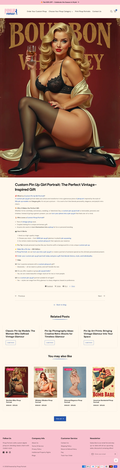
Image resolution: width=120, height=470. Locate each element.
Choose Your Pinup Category (60, 11)
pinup (51, 227)
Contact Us (96, 11)
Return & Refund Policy (69, 449)
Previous (21, 296)
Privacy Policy (36, 449)
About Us (35, 443)
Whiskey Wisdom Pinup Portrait (43, 401)
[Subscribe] (115, 454)
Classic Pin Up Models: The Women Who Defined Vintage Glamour (20, 333)
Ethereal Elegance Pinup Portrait (73, 401)
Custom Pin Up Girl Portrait (34, 196)
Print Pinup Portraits (82, 11)
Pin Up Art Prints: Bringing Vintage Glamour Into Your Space (98, 333)
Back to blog (61, 305)
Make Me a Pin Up (23, 249)
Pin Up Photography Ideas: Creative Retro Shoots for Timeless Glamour (59, 333)
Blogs (34, 455)
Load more (10, 343)
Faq (62, 452)
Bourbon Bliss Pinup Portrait (13, 401)
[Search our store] (111, 11)
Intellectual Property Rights (41, 452)
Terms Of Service (38, 446)
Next (100, 296)
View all (59, 419)
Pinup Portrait (21, 466)
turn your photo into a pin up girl (63, 213)
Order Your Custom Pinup (37, 11)
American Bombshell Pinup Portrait (103, 401)
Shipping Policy (66, 446)
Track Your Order (66, 455)
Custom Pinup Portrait (35, 218)
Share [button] (73, 286)
